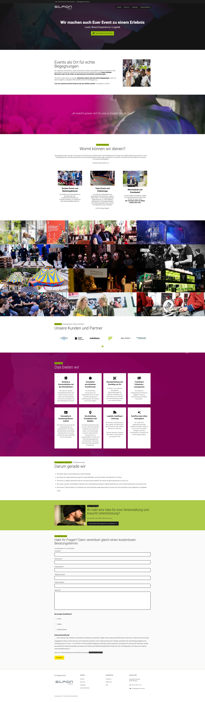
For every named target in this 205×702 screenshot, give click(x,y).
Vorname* (57, 551)
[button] (63, 7)
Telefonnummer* (59, 574)
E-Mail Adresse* (59, 582)
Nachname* (58, 559)
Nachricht (57, 590)
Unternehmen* (59, 566)
